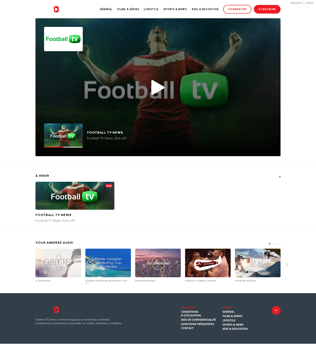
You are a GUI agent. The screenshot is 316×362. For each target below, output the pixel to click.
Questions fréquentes (197, 324)
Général (106, 9)
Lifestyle (151, 9)
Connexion (237, 9)
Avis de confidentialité (198, 320)
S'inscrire (267, 9)
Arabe (310, 2)
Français (296, 2)
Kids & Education (205, 9)
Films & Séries (128, 9)
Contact (187, 328)
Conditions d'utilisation (191, 313)
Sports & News (175, 9)
